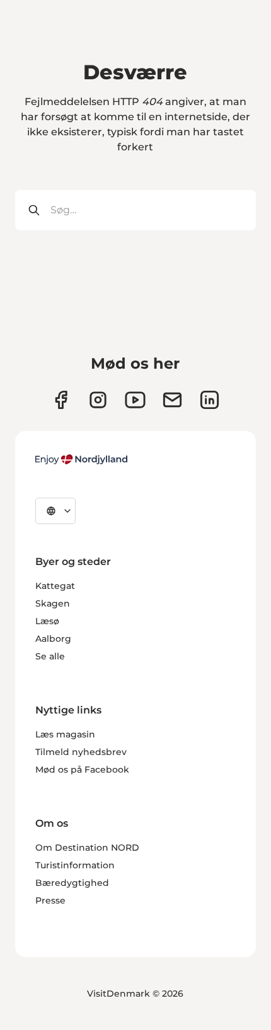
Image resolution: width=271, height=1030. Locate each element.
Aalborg (53, 638)
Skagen (52, 603)
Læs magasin (65, 734)
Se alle (50, 656)
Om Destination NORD (87, 847)
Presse (50, 900)
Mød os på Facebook (82, 769)
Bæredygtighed (72, 882)
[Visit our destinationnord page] (210, 400)
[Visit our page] (98, 400)
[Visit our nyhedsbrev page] (172, 400)
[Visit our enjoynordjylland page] (61, 400)
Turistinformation (75, 865)
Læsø (47, 621)
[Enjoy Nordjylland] (81, 459)
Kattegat (55, 585)
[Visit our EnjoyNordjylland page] (135, 400)
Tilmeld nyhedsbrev (81, 752)
